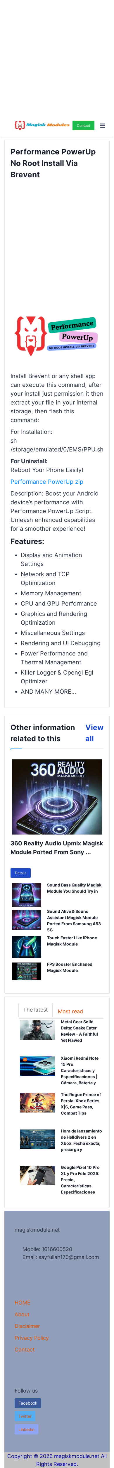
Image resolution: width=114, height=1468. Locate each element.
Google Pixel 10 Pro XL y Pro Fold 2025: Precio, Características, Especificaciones (82, 1180)
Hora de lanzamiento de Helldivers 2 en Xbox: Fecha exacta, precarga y (81, 1140)
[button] (25, 1416)
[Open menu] (102, 125)
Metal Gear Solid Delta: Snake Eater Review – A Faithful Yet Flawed (79, 1031)
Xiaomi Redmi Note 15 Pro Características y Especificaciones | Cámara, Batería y (82, 1071)
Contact (83, 125)
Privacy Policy (32, 1338)
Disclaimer (27, 1326)
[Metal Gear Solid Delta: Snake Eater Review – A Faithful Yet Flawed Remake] (37, 1035)
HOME (22, 1303)
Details (20, 873)
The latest (35, 1010)
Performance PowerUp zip (47, 481)
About (22, 1314)
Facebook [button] (27, 1402)
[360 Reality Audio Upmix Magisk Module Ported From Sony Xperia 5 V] (57, 797)
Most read (70, 1011)
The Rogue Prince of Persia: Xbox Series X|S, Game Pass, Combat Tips (82, 1104)
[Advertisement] (57, 57)
